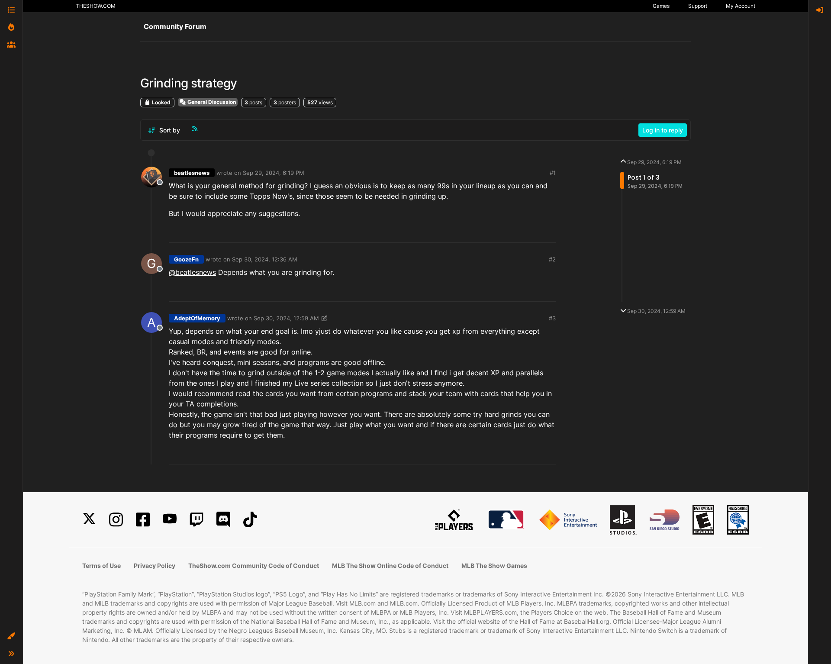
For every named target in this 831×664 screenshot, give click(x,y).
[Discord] (223, 520)
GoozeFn (186, 259)
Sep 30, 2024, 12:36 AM (264, 259)
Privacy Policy (154, 565)
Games (661, 6)
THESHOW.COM (96, 6)
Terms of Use (101, 565)
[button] (11, 636)
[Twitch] (196, 520)
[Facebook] (143, 520)
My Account (740, 6)
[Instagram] (116, 520)
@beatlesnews (192, 272)
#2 (552, 259)
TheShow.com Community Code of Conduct (253, 565)
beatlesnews (191, 172)
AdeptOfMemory (197, 318)
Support (697, 6)
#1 (553, 172)
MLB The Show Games (494, 565)
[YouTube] (170, 520)
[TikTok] (250, 520)
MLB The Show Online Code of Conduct (390, 565)
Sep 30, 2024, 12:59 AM (286, 318)
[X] (89, 520)
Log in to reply (662, 130)
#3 (552, 318)
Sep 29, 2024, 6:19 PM (273, 172)
